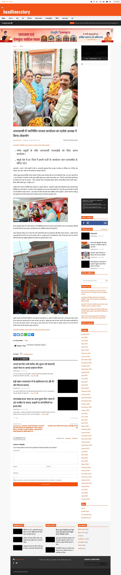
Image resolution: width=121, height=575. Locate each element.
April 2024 (84, 423)
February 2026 (86, 353)
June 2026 (84, 340)
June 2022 (84, 493)
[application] (94, 52)
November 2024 (86, 401)
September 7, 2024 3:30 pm (29, 140)
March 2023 (85, 464)
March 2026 (85, 350)
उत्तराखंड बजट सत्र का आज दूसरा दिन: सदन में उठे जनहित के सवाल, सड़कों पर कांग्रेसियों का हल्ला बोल (33, 402)
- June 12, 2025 (23, 370)
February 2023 (86, 467)
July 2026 (84, 337)
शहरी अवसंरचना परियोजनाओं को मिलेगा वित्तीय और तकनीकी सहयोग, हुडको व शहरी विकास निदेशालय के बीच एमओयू (94, 311)
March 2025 (85, 388)
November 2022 (86, 477)
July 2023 (84, 451)
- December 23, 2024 (24, 388)
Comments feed (86, 514)
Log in (83, 508)
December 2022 (86, 474)
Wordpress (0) (60, 438)
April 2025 (84, 385)
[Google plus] (97, 2)
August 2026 (85, 334)
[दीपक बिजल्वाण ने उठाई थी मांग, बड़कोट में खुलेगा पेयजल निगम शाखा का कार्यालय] (85, 264)
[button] (94, 52)
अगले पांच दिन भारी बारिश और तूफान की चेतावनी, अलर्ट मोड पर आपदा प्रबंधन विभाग (34, 365)
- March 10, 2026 (24, 409)
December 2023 (86, 436)
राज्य (10, 18)
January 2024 (85, 432)
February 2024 (86, 429)
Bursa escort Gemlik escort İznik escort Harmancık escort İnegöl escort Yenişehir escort (85, 23)
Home (3, 18)
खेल (17, 18)
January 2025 (85, 394)
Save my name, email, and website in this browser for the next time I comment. (37, 480)
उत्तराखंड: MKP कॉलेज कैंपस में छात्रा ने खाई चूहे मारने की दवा (63, 426)
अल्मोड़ (26, 340)
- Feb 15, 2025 (101, 268)
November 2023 (86, 439)
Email (48, 466)
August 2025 (85, 372)
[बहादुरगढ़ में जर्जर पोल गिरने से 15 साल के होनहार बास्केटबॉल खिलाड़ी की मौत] (17, 547)
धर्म (23, 18)
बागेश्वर (80, 545)
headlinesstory (18, 140)
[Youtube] (107, 2)
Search (116, 1)
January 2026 (85, 356)
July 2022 (84, 489)
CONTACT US (4, 1)
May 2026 (84, 344)
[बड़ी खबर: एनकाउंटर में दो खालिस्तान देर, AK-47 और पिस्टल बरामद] (68, 386)
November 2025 (86, 363)
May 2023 (84, 458)
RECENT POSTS (50, 525)
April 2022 (84, 496)
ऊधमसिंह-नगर (81, 539)
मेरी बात (29, 18)
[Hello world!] (85, 236)
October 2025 (85, 366)
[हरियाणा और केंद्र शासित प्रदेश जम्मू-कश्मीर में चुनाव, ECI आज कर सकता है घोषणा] (17, 539)
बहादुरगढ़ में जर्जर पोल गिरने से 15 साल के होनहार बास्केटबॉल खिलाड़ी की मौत (33, 547)
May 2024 (84, 420)
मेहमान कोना (38, 18)
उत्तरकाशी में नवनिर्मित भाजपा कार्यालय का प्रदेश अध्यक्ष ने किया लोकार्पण (31, 145)
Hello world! (93, 233)
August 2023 (85, 448)
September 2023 (86, 445)
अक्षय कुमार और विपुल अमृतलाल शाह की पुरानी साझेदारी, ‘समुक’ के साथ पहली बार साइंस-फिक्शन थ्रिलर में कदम (94, 299)
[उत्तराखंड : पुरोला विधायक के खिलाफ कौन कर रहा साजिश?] (85, 255)
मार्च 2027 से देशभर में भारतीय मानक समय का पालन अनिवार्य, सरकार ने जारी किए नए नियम (65, 550)
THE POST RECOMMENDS (21, 359)
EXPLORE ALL (104, 229)
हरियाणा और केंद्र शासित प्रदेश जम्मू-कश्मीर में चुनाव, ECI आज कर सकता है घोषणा (32, 540)
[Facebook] (94, 2)
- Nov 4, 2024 (101, 249)
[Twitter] (91, 2)
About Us (11, 1)
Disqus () (75, 438)
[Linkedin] (110, 2)
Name (15, 466)
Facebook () (68, 438)
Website (15, 473)
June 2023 (84, 454)
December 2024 (86, 397)
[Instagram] (100, 2)
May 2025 (84, 382)
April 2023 (84, 461)
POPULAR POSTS (87, 229)
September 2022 (86, 483)
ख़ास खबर (65, 18)
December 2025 (86, 359)
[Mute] (103, 59)
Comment (16, 450)
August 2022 (85, 486)
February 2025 (86, 391)
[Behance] (104, 2)
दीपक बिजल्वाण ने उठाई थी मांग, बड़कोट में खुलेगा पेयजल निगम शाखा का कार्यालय (98, 264)
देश (72, 18)
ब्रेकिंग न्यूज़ (55, 22)
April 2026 (84, 347)
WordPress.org (86, 518)
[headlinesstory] (16, 11)
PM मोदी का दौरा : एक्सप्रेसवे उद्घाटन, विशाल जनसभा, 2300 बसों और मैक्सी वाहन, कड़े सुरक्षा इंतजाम (33, 532)
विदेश (57, 18)
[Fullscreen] (105, 59)
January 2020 (85, 499)
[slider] (93, 58)
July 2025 (84, 375)
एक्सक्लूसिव (48, 18)
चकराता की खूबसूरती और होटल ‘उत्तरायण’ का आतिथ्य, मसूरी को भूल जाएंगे (98, 244)
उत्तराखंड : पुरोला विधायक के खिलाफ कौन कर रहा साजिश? (97, 254)
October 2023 (85, 442)
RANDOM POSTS (18, 525)
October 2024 (85, 404)
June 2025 (84, 378)
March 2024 (85, 426)
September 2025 (86, 369)
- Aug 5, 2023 (100, 236)
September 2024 (86, 407)
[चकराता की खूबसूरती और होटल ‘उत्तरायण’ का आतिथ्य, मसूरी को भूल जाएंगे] (85, 245)
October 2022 (85, 480)
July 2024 (84, 413)
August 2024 (85, 410)
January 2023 (85, 470)
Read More (34, 375)
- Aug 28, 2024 (101, 257)
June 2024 (84, 416)
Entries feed (85, 511)
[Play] (84, 59)
